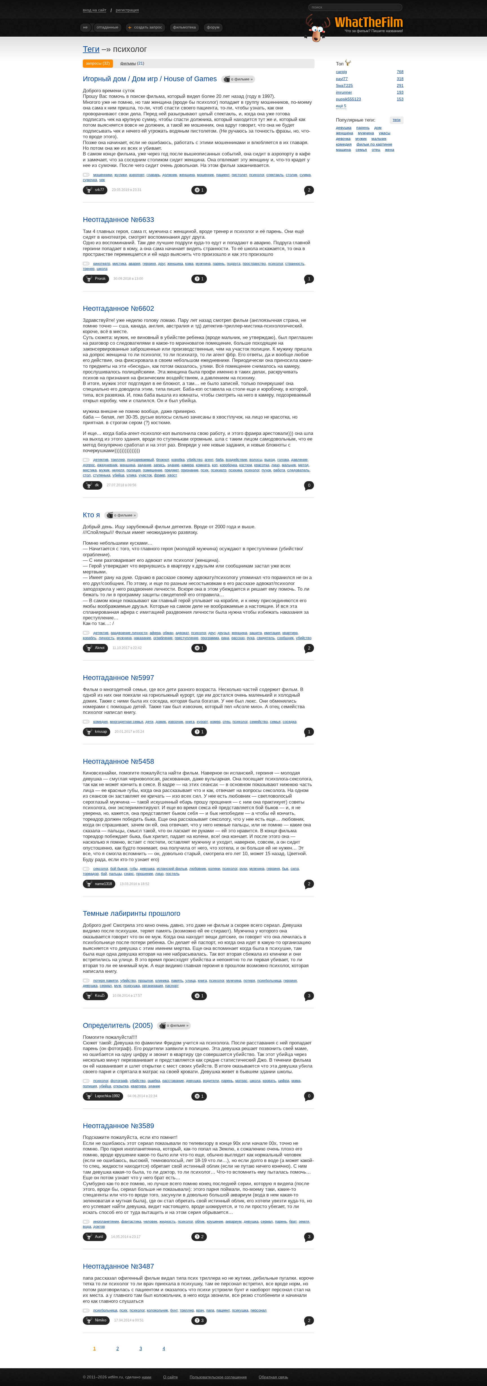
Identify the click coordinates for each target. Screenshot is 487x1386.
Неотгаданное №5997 (118, 677)
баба (219, 459)
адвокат (182, 633)
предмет (172, 470)
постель (173, 874)
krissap (101, 731)
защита (255, 633)
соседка (289, 722)
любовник (197, 868)
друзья (223, 633)
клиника (162, 980)
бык (285, 868)
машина (343, 149)
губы (134, 868)
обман (168, 633)
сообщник (285, 638)
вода (87, 1226)
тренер (88, 269)
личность (106, 638)
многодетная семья (126, 722)
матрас (241, 1081)
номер (215, 722)
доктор (99, 1226)
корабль (89, 638)
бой (104, 874)
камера (187, 465)
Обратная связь (273, 1377)
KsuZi (100, 995)
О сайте (170, 1377)
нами (146, 1377)
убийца (118, 475)
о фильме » (242, 79)
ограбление (162, 638)
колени (214, 868)
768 (400, 71)
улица (190, 980)
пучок (266, 470)
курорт (202, 722)
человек (150, 1221)
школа (102, 269)
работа (279, 470)
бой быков (118, 868)
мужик (104, 470)
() (132, 63)
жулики (120, 175)
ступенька (101, 475)
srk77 (99, 190)
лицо (275, 465)
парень (219, 263)
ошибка (154, 1081)
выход (269, 459)
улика (131, 475)
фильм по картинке (374, 144)
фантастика (131, 1221)
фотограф (119, 1081)
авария (134, 263)
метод (303, 465)
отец (226, 722)
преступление (186, 638)
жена (389, 149)
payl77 (342, 78)
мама (295, 1081)
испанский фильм (172, 868)
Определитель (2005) (118, 1025)
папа (210, 1310)
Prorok (100, 278)
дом (378, 127)
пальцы (115, 874)
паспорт (172, 986)
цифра (283, 1081)
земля (304, 1221)
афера (155, 633)
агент (209, 459)
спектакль (275, 175)
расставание (173, 1081)
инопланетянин (106, 1221)
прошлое (145, 980)
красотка (261, 465)
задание (144, 465)
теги (396, 119)
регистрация (127, 10)
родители (211, 1081)
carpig (341, 71)
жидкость (168, 1221)
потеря (249, 980)
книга (189, 722)
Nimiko (100, 1320)
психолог (256, 175)
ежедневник (107, 465)
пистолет (239, 175)
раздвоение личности (129, 633)
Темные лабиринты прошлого (131, 913)
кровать (269, 1081)
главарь (153, 175)
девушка (147, 868)
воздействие (236, 459)
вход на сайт (94, 10)
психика (235, 470)
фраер (159, 475)
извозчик (175, 722)
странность (294, 263)
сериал (106, 986)
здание (173, 465)
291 (400, 85)
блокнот (162, 459)
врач (200, 1310)
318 (400, 78)
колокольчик (157, 1310)
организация (152, 986)
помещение (152, 470)
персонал (259, 1310)
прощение (144, 874)
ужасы (384, 133)
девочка (343, 138)
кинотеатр (101, 263)
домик (161, 722)
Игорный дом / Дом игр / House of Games (150, 79)
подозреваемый (140, 459)
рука (250, 638)
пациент (222, 175)
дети (149, 722)
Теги (91, 49)
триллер (118, 459)
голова (283, 459)
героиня (149, 263)
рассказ (238, 638)
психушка (131, 986)
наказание (142, 638)
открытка (121, 1086)
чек (102, 180)
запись (159, 465)
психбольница (269, 980)
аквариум (233, 1221)
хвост (172, 475)
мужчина (203, 263)
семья (275, 722)
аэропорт (136, 175)
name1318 (103, 884)
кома (189, 263)
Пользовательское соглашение (218, 1377)
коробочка (228, 465)
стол (87, 475)
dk (97, 485)
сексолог (100, 868)
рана (225, 638)
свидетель (266, 638)
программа (210, 638)
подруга (233, 263)
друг (161, 263)
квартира (290, 633)
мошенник (205, 175)
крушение (215, 1221)
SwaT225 (344, 85)
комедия (100, 722)
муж (117, 986)
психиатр (218, 470)
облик (200, 1221)
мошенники (102, 175)
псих (205, 470)
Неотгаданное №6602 (118, 308)
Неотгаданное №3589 (118, 1126)
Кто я (91, 515)
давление (299, 459)
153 (400, 99)
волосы (255, 459)
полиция (134, 470)
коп (215, 465)
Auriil (99, 1237)
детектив (101, 459)
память (177, 980)
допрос (89, 465)
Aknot (100, 648)
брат (292, 1221)
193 (400, 92)
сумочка (90, 180)
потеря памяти (105, 980)
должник (169, 175)
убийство (194, 459)
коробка (178, 459)
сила (295, 868)
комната (203, 465)
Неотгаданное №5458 (118, 761)
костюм (245, 465)
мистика (119, 263)
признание (189, 470)
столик (291, 175)
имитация (272, 633)
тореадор (91, 874)
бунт (174, 1310)
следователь (298, 470)
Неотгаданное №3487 (118, 1266)
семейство (259, 722)
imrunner (344, 92)
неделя (118, 470)
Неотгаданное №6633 (118, 219)
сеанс (129, 874)
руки (243, 868)
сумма (305, 175)
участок (145, 475)
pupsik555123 (348, 99)
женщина (187, 175)
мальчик (289, 465)
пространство (254, 263)
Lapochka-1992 (107, 1096)
